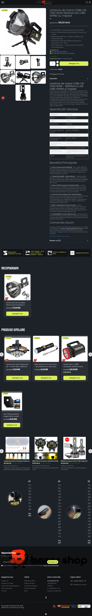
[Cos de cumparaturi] (90, 2)
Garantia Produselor (30, 586)
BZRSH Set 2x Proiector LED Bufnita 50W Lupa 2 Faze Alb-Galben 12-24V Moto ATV (59, 461)
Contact (4, 591)
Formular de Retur (30, 588)
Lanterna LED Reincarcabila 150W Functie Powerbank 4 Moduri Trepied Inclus (15, 304)
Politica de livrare (6, 588)
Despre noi (4, 581)
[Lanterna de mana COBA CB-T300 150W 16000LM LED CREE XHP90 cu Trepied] (23, 31)
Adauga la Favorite (57, 74)
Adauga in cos (74, 63)
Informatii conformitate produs (60, 236)
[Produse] (2, 3)
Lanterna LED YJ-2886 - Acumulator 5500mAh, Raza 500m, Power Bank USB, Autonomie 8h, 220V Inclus (73, 365)
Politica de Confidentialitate (51, 565)
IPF (50, 19)
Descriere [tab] (53, 79)
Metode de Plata (29, 581)
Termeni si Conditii (7, 583)
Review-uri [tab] (55, 241)
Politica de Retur (29, 583)
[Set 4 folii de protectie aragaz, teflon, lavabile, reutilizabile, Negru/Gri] (12, 401)
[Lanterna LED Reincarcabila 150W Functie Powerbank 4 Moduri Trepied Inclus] (17, 287)
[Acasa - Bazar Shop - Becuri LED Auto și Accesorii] (44, 2)
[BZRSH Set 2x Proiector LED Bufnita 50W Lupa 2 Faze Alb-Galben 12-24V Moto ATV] (46, 448)
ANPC (26, 591)
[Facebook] (46, 597)
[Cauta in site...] (87, 2)
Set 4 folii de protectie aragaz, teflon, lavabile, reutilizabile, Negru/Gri (12, 415)
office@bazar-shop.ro (79, 585)
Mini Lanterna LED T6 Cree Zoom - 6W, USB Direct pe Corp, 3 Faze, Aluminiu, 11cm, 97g (46, 365)
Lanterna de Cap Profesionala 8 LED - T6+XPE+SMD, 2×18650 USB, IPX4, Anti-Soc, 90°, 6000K (17, 365)
